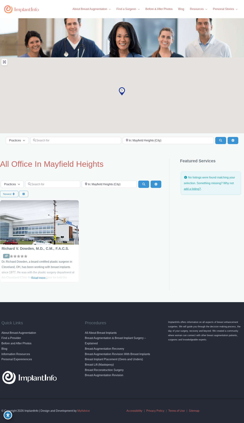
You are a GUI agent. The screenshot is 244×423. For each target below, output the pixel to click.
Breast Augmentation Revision (104, 375)
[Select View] (23, 194)
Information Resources (15, 354)
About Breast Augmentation (18, 332)
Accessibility (134, 410)
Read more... (39, 277)
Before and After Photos (16, 343)
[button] (122, 91)
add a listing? (192, 188)
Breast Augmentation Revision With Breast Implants (117, 354)
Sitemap (194, 410)
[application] (109, 9)
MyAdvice (83, 410)
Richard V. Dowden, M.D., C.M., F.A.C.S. (35, 248)
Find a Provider (11, 338)
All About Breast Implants (101, 332)
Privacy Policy (155, 410)
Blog (4, 348)
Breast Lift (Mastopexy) (99, 364)
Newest (7, 194)
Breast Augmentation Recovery (104, 348)
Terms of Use (176, 410)
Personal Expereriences (16, 359)
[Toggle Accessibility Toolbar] (8, 415)
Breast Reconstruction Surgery (104, 370)
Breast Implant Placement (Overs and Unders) (114, 359)
